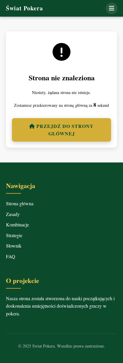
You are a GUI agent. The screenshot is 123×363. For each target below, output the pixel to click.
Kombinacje (17, 224)
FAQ (10, 256)
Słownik (13, 245)
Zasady (13, 214)
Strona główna (19, 203)
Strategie (14, 235)
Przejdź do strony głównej (64, 130)
